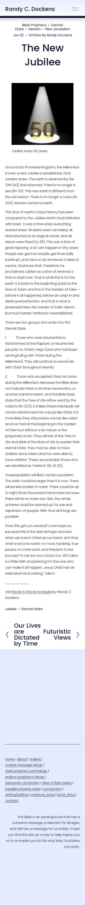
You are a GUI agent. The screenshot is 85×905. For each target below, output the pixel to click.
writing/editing (16, 794)
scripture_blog (42, 794)
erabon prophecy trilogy (25, 777)
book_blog (66, 794)
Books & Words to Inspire (32, 591)
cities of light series (56, 783)
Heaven (34, 29)
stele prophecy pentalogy (26, 771)
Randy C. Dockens (30, 9)
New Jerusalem (57, 29)
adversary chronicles (22, 783)
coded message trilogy (24, 765)
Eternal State (32, 609)
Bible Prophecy (34, 25)
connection (52, 789)
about (22, 759)
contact (11, 800)
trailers (35, 759)
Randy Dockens (59, 35)
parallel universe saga (22, 789)
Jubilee (11, 609)
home (10, 759)
